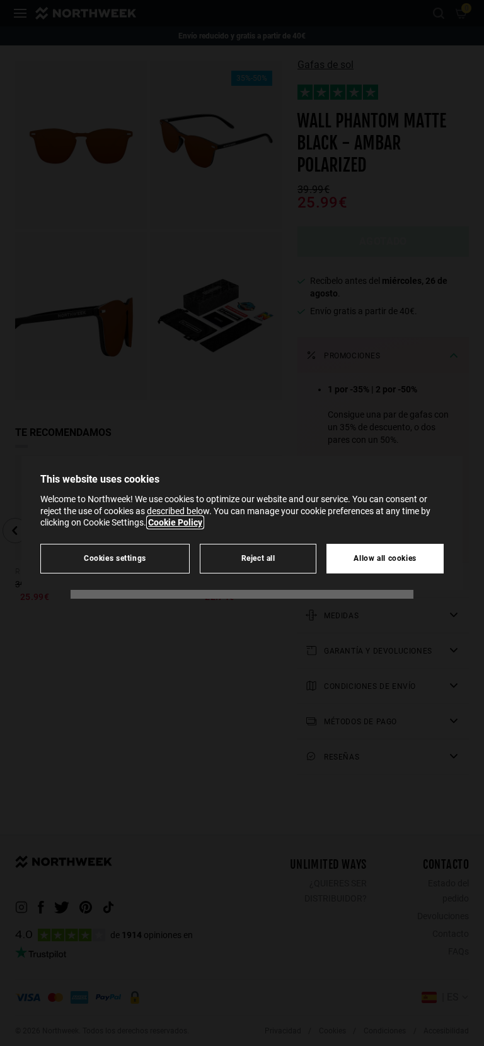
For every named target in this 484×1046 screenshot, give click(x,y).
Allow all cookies (385, 558)
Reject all (258, 558)
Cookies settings (115, 558)
